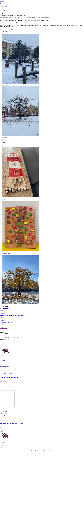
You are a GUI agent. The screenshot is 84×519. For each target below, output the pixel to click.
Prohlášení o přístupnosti (41, 449)
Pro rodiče (3, 8)
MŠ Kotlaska (2, 1)
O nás (3, 5)
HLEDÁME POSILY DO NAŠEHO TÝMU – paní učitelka (12, 315)
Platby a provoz (4, 6)
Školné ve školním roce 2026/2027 (7, 322)
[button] (42, 3)
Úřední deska (4, 10)
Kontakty (3, 11)
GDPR (46, 449)
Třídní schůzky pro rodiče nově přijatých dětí (9, 377)
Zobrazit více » (2, 313)
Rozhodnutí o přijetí (4, 381)
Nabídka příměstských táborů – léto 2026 (8, 384)
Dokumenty (4, 9)
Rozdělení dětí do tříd (4, 308)
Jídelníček (3, 7)
